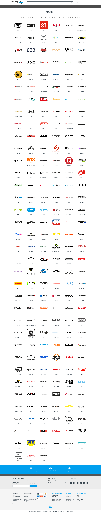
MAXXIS (78, 497)
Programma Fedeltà (16, 497)
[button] (88, 2)
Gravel (67, 497)
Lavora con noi (15, 500)
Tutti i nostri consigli (16, 496)
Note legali (38, 511)
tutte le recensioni (65, 474)
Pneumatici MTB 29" (56, 497)
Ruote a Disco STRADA (56, 499)
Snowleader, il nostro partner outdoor (16, 502)
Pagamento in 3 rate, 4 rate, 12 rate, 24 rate (30, 500)
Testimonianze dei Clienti (17, 499)
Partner (68, 511)
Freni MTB (54, 496)
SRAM (78, 496)
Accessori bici (68, 500)
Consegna (26, 496)
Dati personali (62, 511)
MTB (67, 495)
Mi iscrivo (33, 486)
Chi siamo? (15, 495)
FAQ (24, 495)
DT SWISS (79, 500)
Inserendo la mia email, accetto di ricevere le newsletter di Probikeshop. (25, 483)
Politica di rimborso (56, 511)
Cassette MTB (55, 495)
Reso (25, 497)
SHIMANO (79, 495)
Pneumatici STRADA (56, 500)
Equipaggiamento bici (70, 499)
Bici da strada (68, 496)
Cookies (71, 511)
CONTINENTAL (80, 499)
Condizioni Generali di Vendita (46, 511)
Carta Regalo (26, 501)
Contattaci (26, 503)
